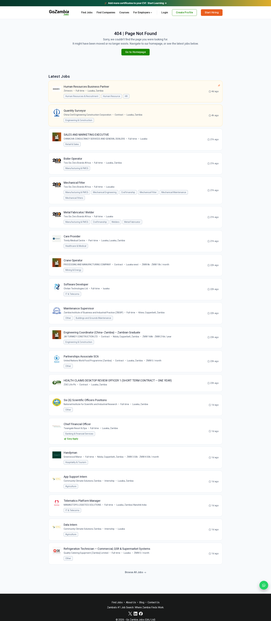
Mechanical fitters (74, 198)
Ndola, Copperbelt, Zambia (126, 336)
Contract (119, 114)
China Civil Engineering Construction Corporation (87, 114)
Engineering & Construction (78, 120)
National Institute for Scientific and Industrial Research (90, 404)
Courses (124, 12)
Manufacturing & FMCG (76, 168)
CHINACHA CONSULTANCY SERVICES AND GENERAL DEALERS (94, 139)
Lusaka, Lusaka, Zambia (113, 240)
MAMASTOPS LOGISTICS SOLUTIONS (82, 505)
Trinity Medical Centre (74, 240)
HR (126, 96)
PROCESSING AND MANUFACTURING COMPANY (87, 264)
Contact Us (153, 602)
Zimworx (68, 90)
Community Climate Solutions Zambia (82, 481)
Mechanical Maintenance (173, 192)
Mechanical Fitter (148, 192)
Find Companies (106, 12)
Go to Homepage (135, 52)
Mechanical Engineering (105, 192)
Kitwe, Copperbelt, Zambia (151, 312)
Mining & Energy (73, 270)
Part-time (93, 240)
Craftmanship (128, 192)
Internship (109, 481)
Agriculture (70, 486)
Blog (141, 602)
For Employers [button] (141, 12)
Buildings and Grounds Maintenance (93, 318)
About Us (131, 602)
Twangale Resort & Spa (75, 428)
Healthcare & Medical (75, 246)
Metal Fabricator (132, 222)
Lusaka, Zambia (95, 90)
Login (164, 12)
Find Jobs (87, 12)
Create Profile (184, 12)
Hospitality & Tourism (75, 462)
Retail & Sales (72, 144)
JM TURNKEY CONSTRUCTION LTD (81, 336)
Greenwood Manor (73, 457)
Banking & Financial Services (79, 433)
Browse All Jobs (134, 572)
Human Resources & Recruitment (81, 96)
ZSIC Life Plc (70, 384)
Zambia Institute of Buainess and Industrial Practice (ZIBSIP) (93, 312)
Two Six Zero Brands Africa (77, 163)
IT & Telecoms (72, 294)
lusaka (106, 288)
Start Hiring (212, 12)
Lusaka (143, 139)
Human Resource (111, 96)
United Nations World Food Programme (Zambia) (88, 360)
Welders (116, 222)
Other (68, 318)
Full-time (80, 90)
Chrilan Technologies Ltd (76, 288)
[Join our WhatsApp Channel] (263, 585)
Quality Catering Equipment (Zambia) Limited (86, 553)
